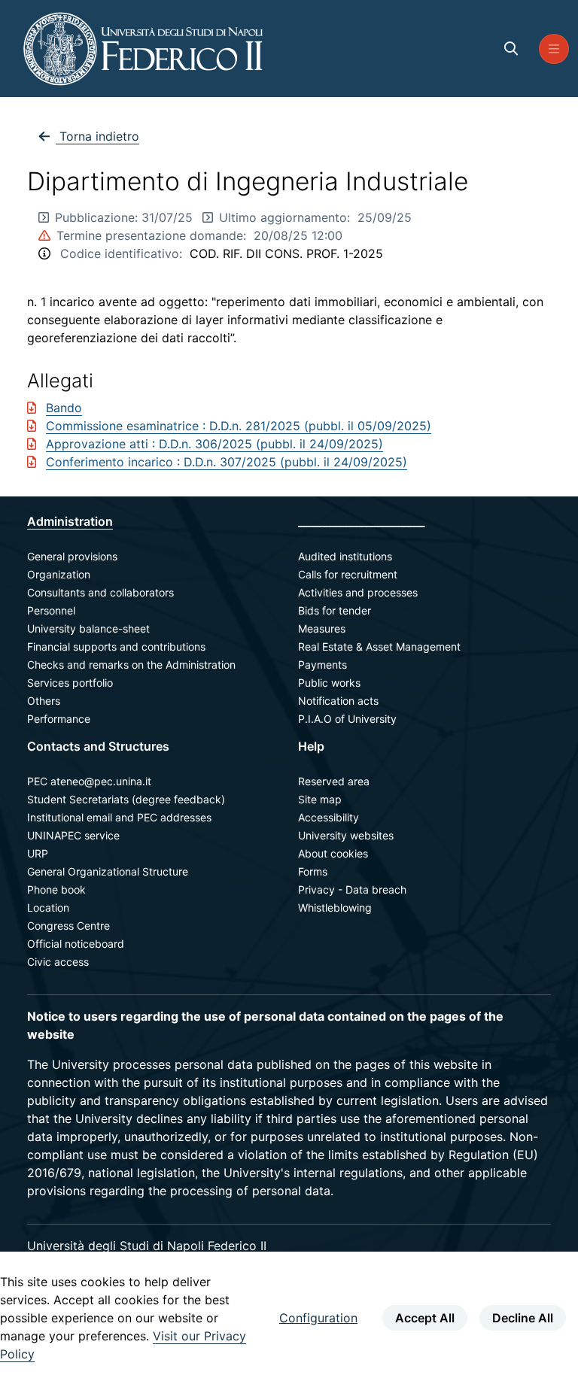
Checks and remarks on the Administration (131, 664)
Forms (312, 871)
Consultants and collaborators (100, 592)
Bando (64, 407)
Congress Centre (68, 925)
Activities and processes (358, 592)
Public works (329, 682)
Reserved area (334, 781)
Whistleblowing (335, 907)
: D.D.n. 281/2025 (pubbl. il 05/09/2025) (316, 425)
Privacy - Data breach (352, 889)
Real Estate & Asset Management (379, 646)
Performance (58, 718)
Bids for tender (334, 610)
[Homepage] (143, 48)
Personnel (51, 610)
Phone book (56, 889)
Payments (322, 664)
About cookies (333, 853)
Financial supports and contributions (116, 646)
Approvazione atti (99, 443)
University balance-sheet (88, 628)
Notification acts (338, 700)
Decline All (522, 1317)
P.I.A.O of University (347, 718)
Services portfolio (70, 682)
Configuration (318, 1317)
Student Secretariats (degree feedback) (126, 799)
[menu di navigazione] (554, 49)
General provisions (72, 556)
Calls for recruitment (347, 574)
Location (48, 907)
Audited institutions (345, 556)
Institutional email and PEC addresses (119, 817)
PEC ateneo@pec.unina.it (89, 781)
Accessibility (328, 817)
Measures (321, 628)
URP (37, 853)
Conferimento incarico (111, 461)
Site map (320, 799)
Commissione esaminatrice (124, 425)
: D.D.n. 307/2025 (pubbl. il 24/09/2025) (292, 461)
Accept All (425, 1317)
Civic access (58, 961)
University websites (346, 835)
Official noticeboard (75, 943)
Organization (58, 574)
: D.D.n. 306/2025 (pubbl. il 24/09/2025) (267, 443)
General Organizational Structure (107, 871)
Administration (70, 521)
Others (43, 700)
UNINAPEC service (73, 835)
